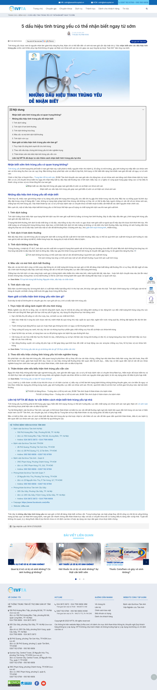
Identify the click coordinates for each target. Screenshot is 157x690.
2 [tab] (79, 579)
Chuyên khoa (65, 8)
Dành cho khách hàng (108, 8)
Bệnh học (22, 15)
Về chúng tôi (100, 604)
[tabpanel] (30, 559)
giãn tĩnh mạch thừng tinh (96, 227)
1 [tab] (76, 579)
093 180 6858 (142, 2)
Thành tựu (90, 8)
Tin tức (126, 8)
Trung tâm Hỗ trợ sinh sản (44, 177)
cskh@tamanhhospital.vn (74, 2)
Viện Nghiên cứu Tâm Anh (133, 607)
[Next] (146, 562)
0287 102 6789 (127, 2)
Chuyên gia (51, 8)
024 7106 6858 (46, 440)
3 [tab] (83, 579)
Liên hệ (98, 607)
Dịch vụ (78, 8)
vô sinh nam (143, 404)
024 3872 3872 (30, 440)
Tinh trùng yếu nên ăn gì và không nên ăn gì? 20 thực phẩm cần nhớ (47, 349)
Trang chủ (38, 8)
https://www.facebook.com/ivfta (36, 502)
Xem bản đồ (14, 613)
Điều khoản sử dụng (103, 613)
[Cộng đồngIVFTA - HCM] (151, 278)
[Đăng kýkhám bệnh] (151, 288)
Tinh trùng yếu (14, 169)
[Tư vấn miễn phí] (151, 298)
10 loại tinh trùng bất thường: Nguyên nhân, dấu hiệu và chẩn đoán (46, 279)
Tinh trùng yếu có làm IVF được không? (36, 379)
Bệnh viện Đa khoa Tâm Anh (134, 604)
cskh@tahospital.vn (106, 2)
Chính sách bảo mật (103, 610)
